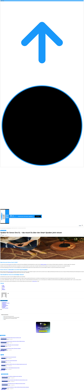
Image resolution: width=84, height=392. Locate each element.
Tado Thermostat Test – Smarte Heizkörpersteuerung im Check (10, 367)
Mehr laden (2, 350)
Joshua (8, 342)
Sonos (9, 264)
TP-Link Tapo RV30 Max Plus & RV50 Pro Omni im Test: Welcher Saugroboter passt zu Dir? (14, 364)
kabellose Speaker (43, 264)
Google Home (3, 346)
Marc (6, 358)
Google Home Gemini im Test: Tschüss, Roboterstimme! (9, 360)
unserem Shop (34, 281)
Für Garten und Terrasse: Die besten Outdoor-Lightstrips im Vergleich (11, 348)
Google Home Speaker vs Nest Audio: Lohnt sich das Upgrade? (10, 344)
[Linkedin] (80, 207)
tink (3, 235)
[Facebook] (78, 207)
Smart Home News (3, 230)
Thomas (8, 388)
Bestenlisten (4, 306)
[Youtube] (83, 207)
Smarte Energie (4, 388)
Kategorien (4, 303)
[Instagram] (79, 207)
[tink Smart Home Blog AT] (4, 216)
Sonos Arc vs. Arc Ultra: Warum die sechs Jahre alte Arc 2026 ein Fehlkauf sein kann (13, 341)
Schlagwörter (4, 302)
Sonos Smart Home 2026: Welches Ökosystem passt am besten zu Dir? (11, 337)
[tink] (1, 235)
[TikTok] (81, 207)
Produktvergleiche (5, 305)
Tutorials (3, 307)
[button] (81, 225)
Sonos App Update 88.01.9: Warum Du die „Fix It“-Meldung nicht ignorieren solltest (13, 383)
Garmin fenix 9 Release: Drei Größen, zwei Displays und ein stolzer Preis (12, 376)
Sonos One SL (10, 271)
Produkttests (4, 304)
